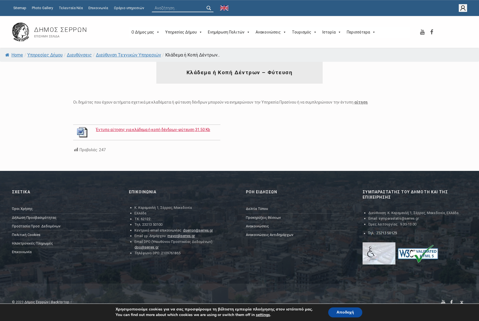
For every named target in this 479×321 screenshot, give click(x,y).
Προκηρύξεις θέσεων (263, 217)
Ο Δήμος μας (142, 32)
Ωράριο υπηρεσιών (129, 8)
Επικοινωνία (98, 8)
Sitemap (19, 8)
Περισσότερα (358, 32)
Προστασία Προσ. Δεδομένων (36, 226)
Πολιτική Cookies (26, 235)
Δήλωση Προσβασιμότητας (34, 217)
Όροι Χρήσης (22, 209)
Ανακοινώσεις (268, 32)
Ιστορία (329, 32)
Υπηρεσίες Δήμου (181, 32)
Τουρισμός (301, 32)
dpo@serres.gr (146, 247)
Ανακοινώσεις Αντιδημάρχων (269, 235)
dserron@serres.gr (198, 230)
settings (263, 314)
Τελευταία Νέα (71, 8)
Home (17, 55)
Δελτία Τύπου (257, 209)
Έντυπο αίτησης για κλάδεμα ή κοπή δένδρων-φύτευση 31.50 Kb (153, 129)
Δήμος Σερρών (60, 30)
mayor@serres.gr (181, 236)
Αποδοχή (345, 312)
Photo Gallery (42, 8)
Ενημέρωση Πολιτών (226, 32)
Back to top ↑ (61, 302)
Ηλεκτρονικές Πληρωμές (32, 243)
